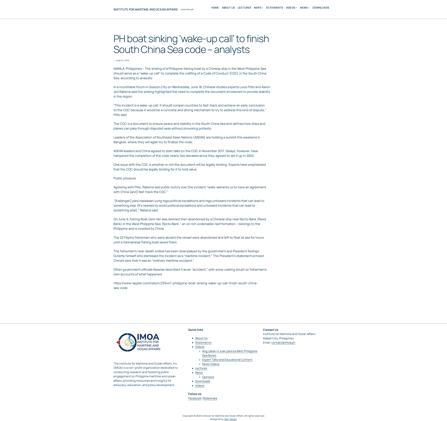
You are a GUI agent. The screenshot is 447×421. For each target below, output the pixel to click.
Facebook (194, 398)
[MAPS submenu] (262, 7)
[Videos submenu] (296, 7)
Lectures (201, 368)
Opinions (208, 377)
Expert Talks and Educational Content (227, 360)
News (199, 372)
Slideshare (210, 398)
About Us (201, 338)
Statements (203, 342)
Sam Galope (230, 419)
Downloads (202, 381)
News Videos (210, 364)
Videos (199, 347)
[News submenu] (309, 7)
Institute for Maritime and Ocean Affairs (145, 9)
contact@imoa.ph (283, 342)
